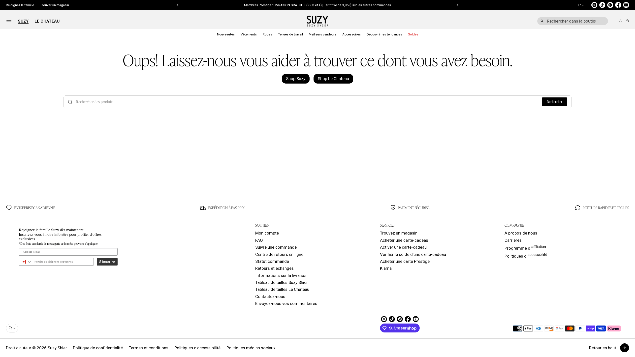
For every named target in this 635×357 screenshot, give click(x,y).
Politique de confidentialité (98, 347)
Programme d (525, 248)
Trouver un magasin (54, 5)
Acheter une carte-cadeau (404, 240)
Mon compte (267, 233)
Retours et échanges (274, 268)
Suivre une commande (276, 247)
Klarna (386, 268)
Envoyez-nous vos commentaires (286, 303)
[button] (572, 21)
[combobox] (572, 21)
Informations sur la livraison (281, 275)
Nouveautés (226, 34)
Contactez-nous (270, 296)
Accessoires (351, 34)
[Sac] (626, 21)
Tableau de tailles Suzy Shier (281, 282)
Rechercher (554, 102)
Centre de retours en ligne (279, 254)
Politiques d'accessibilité (197, 347)
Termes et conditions (148, 347)
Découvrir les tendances (384, 34)
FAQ (259, 240)
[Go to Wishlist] (613, 21)
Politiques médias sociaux (250, 347)
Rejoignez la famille (20, 5)
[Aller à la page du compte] (620, 21)
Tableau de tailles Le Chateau (282, 289)
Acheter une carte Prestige (405, 261)
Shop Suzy (295, 78)
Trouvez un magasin (398, 233)
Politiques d (526, 256)
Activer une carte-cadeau (403, 247)
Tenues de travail (290, 34)
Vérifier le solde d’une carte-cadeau (413, 254)
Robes (267, 34)
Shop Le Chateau (333, 78)
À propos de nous (521, 233)
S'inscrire (107, 262)
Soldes (413, 34)
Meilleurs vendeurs (322, 34)
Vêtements (249, 34)
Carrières (513, 240)
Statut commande (272, 261)
